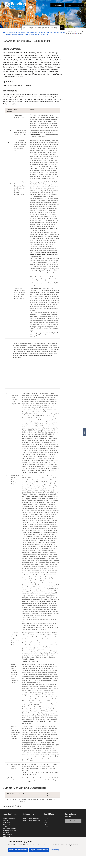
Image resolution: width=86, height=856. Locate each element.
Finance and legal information (36, 32)
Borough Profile (7, 824)
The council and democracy (16, 32)
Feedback (84, 432)
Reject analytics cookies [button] (39, 850)
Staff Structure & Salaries (9, 828)
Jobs (69, 5)
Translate (80, 33)
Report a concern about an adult (31, 820)
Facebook (46, 820)
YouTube (46, 824)
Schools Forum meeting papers (14, 34)
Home (4, 32)
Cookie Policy (54, 850)
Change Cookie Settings (9, 818)
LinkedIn (46, 826)
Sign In (79, 5)
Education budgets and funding (56, 32)
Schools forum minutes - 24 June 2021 (36, 34)
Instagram (46, 822)
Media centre (6, 836)
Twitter (46, 818)
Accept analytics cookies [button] (18, 850)
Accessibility (57, 5)
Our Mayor (5, 826)
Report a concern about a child (31, 818)
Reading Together (7, 834)
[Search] (62, 27)
